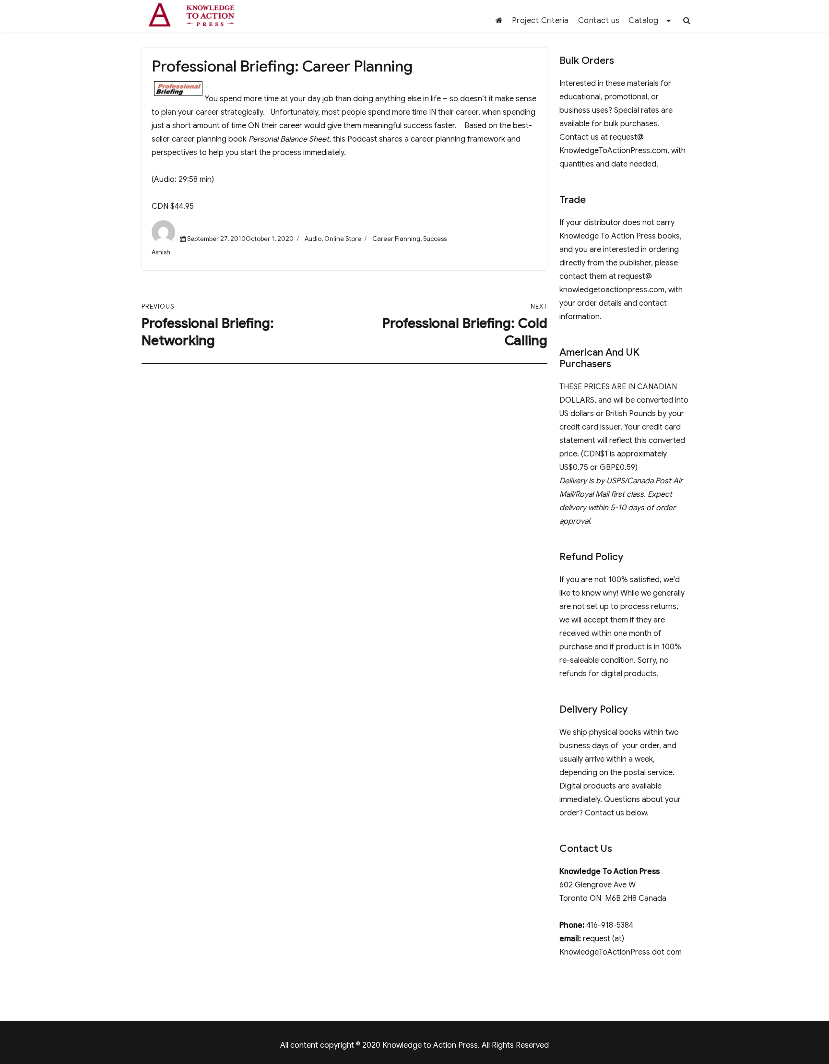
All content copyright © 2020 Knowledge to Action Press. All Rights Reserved (414, 1045)
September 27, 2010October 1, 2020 (240, 239)
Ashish (161, 252)
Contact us (599, 20)
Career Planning (396, 239)
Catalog (643, 20)
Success (435, 239)
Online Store (342, 239)
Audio (313, 239)
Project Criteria (540, 20)
